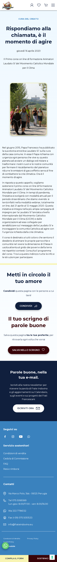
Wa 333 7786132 (17, 511)
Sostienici (42, 558)
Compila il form (14, 558)
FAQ (5, 464)
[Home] (8, 5)
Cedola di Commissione (15, 458)
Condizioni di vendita (14, 453)
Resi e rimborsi (11, 469)
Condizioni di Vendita (11, 538)
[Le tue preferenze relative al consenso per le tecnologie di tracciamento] (52, 557)
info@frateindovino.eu (20, 524)
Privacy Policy (32, 538)
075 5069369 (19, 500)
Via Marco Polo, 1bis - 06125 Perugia (27, 493)
